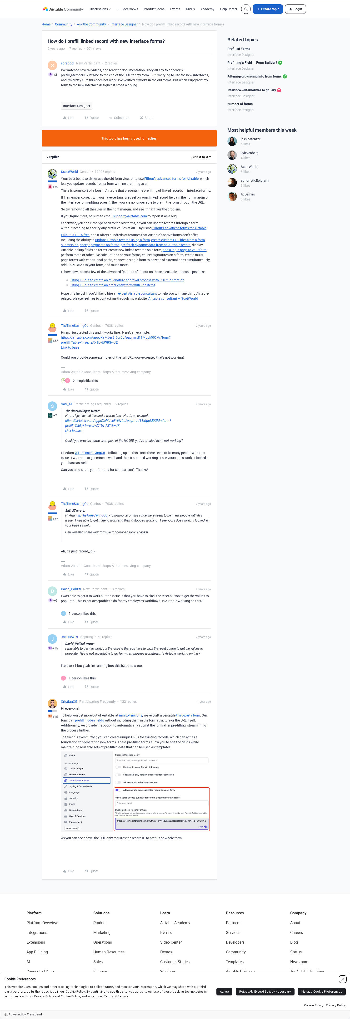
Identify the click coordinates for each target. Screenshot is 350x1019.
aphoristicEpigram (255, 180)
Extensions (35, 942)
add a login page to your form (184, 250)
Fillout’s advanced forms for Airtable (171, 178)
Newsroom (299, 961)
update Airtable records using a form (122, 240)
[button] (268, 9)
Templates (235, 961)
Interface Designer (124, 24)
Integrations (36, 932)
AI (28, 961)
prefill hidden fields (89, 720)
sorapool (67, 63)
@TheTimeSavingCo (90, 452)
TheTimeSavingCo (74, 325)
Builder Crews (127, 9)
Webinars (168, 971)
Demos (166, 952)
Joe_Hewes (69, 636)
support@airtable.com (130, 216)
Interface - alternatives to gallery (251, 90)
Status (296, 952)
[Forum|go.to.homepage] (63, 9)
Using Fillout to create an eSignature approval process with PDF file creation (127, 280)
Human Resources (109, 952)
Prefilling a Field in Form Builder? (252, 62)
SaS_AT (67, 404)
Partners (233, 922)
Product (100, 922)
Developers (235, 942)
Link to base (70, 347)
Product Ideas (154, 9)
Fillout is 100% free (75, 235)
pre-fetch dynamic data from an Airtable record (155, 245)
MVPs (190, 9)
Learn (165, 913)
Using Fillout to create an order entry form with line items (112, 285)
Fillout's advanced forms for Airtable (179, 228)
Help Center (228, 9)
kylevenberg (250, 153)
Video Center (171, 942)
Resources (235, 913)
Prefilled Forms (238, 48)
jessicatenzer (250, 139)
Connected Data (40, 971)
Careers (296, 932)
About (295, 922)
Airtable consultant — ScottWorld (173, 298)
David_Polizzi (71, 589)
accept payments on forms (99, 245)
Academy (207, 9)
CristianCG (69, 701)
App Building (37, 952)
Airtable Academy (175, 922)
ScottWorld (69, 171)
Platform (34, 913)
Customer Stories (175, 961)
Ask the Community (91, 24)
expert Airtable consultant (137, 293)
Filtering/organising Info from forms (254, 76)
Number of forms (240, 104)
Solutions (101, 913)
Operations (102, 942)
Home (46, 24)
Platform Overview (42, 922)
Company (298, 913)
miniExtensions (130, 715)
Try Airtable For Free (307, 971)
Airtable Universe (240, 971)
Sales (98, 961)
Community (63, 24)
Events (175, 9)
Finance (100, 971)
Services (233, 932)
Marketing (101, 932)
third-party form (188, 715)
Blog (294, 942)
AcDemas (248, 194)
